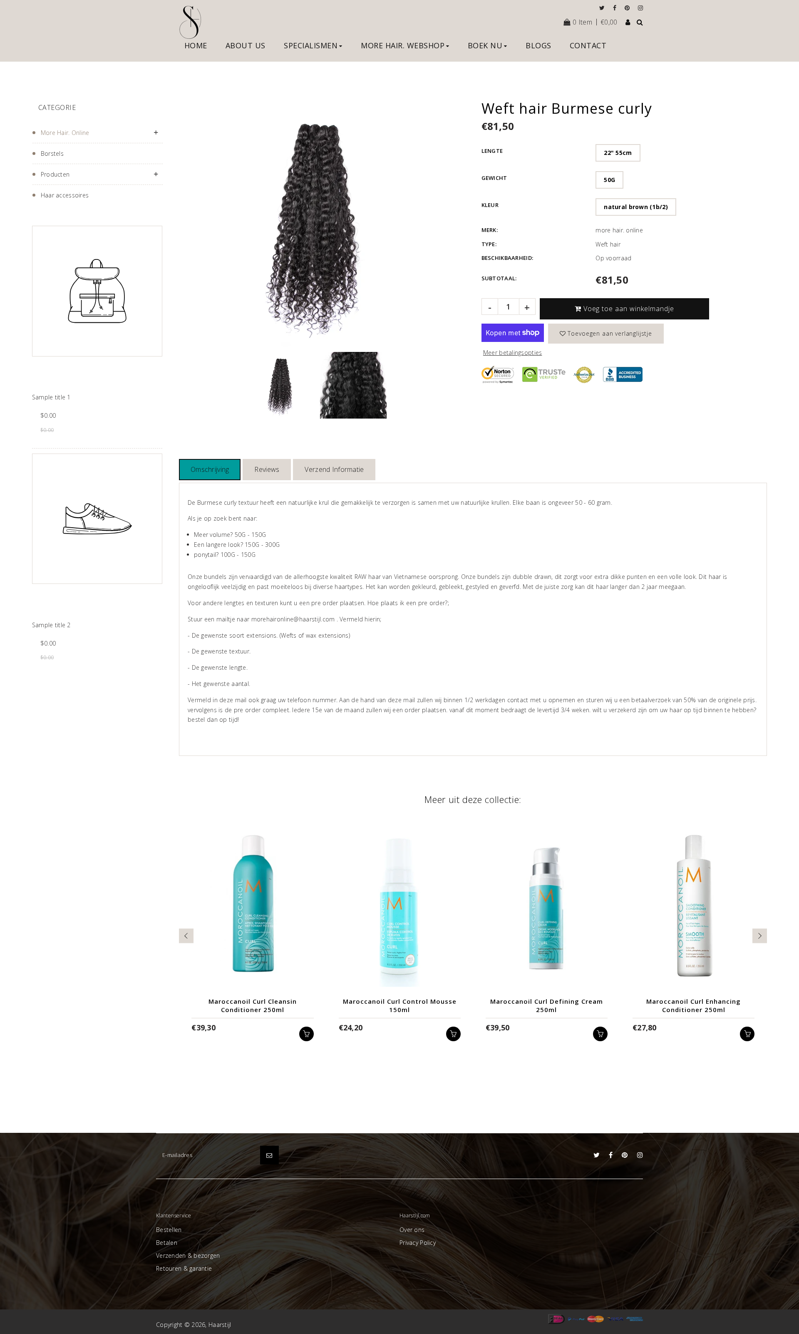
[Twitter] (604, 8)
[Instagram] (640, 8)
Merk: (489, 230)
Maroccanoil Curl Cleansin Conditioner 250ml (252, 1005)
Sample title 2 (51, 625)
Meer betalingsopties (512, 353)
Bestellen (169, 1230)
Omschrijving (210, 469)
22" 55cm (618, 153)
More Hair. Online (65, 133)
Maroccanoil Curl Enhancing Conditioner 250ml (693, 1005)
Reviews (266, 469)
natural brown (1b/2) (636, 207)
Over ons (412, 1230)
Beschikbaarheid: (507, 258)
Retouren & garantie (184, 1268)
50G (609, 180)
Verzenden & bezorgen (188, 1255)
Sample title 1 (51, 397)
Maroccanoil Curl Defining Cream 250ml (546, 1005)
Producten (55, 174)
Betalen (166, 1243)
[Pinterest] (629, 8)
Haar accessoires (65, 195)
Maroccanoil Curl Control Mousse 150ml (400, 1005)
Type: (488, 244)
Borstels (52, 153)
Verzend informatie (334, 469)
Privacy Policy (418, 1243)
